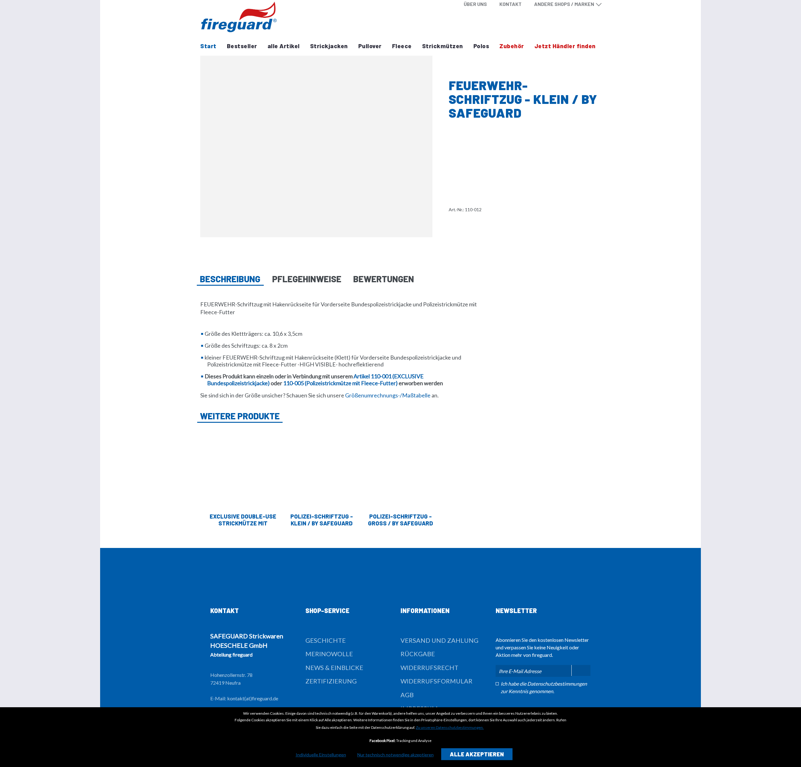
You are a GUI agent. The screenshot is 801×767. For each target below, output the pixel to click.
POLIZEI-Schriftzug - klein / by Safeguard (321, 519)
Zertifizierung (331, 681)
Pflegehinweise (306, 279)
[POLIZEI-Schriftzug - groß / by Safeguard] (400, 469)
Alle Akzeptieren (477, 754)
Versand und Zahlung (439, 640)
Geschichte (325, 640)
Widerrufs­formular (436, 681)
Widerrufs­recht (429, 667)
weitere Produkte (240, 416)
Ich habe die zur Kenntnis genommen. (544, 687)
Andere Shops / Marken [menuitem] (564, 4)
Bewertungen (383, 279)
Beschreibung (230, 279)
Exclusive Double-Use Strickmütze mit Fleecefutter (243, 519)
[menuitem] (475, 4)
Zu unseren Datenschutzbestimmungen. (450, 727)
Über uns (475, 4)
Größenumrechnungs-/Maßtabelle (388, 395)
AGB (407, 694)
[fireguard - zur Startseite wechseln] (239, 17)
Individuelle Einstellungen (321, 754)
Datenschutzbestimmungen (557, 684)
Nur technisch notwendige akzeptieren (395, 754)
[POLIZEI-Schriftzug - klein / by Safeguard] (321, 469)
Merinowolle (329, 653)
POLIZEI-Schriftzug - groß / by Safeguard (400, 519)
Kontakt (510, 4)
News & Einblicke (334, 667)
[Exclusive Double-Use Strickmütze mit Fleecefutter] (243, 469)
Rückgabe (417, 653)
